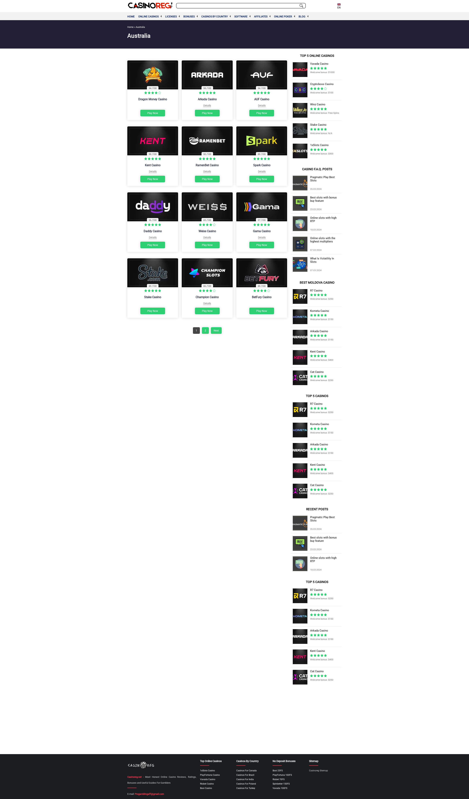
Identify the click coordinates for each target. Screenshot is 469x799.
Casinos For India (245, 779)
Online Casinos (148, 16)
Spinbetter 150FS (281, 784)
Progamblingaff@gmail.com (149, 794)
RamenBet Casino (207, 165)
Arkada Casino (207, 99)
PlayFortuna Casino (210, 775)
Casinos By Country (214, 16)
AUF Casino (261, 99)
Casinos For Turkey (245, 788)
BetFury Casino (262, 297)
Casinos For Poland (246, 784)
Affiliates (260, 16)
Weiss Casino (207, 231)
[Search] (301, 6)
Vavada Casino (207, 779)
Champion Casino (207, 297)
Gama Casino (262, 231)
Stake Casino (152, 297)
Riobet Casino (207, 784)
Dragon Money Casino (152, 99)
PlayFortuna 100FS (282, 775)
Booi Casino (206, 788)
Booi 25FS (278, 770)
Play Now (152, 113)
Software (241, 16)
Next (216, 330)
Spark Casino (261, 165)
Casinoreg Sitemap (318, 770)
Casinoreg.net (134, 777)
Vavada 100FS (280, 788)
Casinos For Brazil (245, 775)
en (339, 7)
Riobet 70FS (279, 779)
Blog (302, 16)
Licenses (171, 16)
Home (131, 16)
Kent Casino (152, 165)
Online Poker (283, 16)
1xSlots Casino (207, 770)
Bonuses (189, 16)
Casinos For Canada (246, 770)
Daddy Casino (153, 231)
